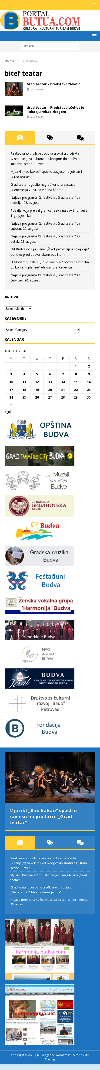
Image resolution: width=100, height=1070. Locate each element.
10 (11, 382)
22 (76, 389)
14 (63, 382)
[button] (93, 4)
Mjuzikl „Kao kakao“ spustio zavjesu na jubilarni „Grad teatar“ (43, 816)
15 (76, 382)
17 (11, 389)
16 (89, 382)
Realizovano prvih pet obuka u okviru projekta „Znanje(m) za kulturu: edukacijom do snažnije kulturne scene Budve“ (45, 158)
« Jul (8, 411)
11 (24, 382)
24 (11, 397)
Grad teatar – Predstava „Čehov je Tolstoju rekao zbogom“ (55, 109)
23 (89, 389)
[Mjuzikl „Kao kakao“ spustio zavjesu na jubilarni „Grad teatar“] (50, 777)
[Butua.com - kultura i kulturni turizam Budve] (40, 28)
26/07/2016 (36, 89)
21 (63, 389)
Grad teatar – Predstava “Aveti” (53, 84)
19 (37, 389)
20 (50, 389)
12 (37, 382)
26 (37, 397)
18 (24, 389)
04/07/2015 (36, 117)
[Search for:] (50, 46)
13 (50, 382)
